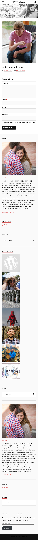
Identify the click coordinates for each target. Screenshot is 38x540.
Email (4, 107)
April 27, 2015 (20, 70)
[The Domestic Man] (11, 343)
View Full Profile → (8, 212)
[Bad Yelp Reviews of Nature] (11, 325)
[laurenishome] (11, 379)
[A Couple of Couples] (11, 271)
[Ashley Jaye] (11, 307)
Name (4, 99)
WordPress (23, 537)
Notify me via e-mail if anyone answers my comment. (18, 123)
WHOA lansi (19, 2)
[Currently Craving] (11, 289)
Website (5, 114)
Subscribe (7, 528)
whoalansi (8, 70)
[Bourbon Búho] (11, 361)
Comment (6, 83)
